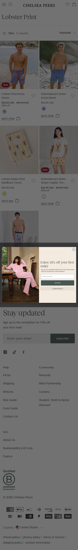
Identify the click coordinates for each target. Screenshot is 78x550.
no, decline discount (57, 289)
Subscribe (58, 283)
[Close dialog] (73, 249)
